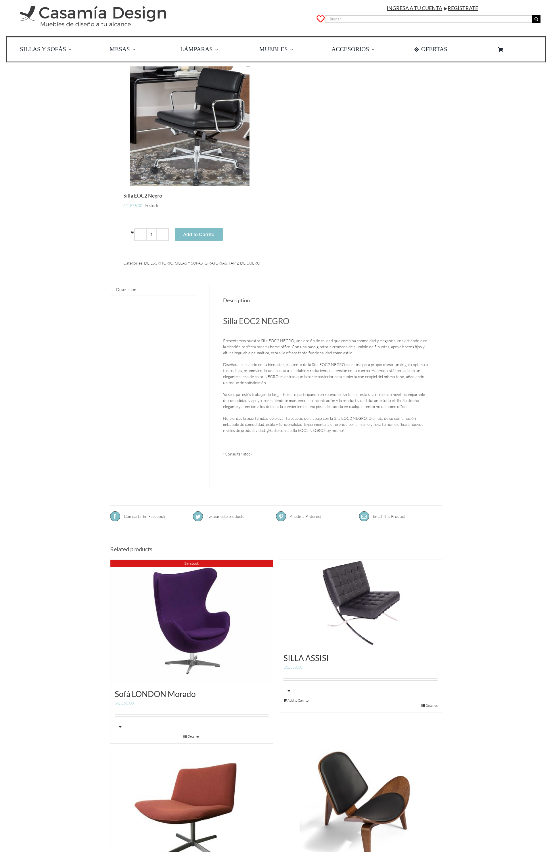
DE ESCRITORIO (158, 263)
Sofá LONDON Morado (155, 694)
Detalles (193, 736)
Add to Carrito (198, 234)
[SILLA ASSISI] (360, 603)
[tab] (126, 289)
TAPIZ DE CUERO (244, 263)
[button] (128, 232)
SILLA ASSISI (306, 658)
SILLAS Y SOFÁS (189, 263)
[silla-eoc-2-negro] (189, 126)
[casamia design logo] (93, 4)
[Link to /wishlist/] (321, 19)
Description (126, 289)
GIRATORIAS (215, 263)
